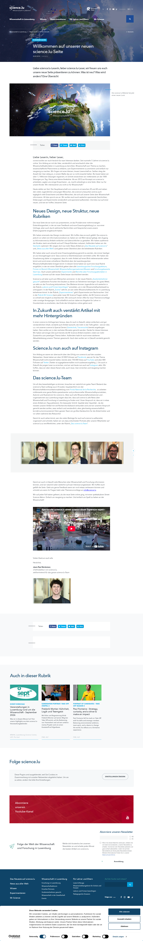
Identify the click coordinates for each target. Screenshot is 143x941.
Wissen (43, 19)
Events (57, 290)
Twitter (46, 362)
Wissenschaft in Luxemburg (22, 19)
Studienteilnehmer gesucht (51, 892)
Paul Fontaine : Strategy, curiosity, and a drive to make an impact (85, 712)
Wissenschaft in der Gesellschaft (39, 32)
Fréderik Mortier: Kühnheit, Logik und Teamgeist (55, 710)
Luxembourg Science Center (26, 735)
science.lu (45, 56)
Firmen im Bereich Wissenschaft (46, 269)
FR (132, 9)
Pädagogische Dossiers (81, 894)
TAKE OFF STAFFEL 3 (55, 705)
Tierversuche (82, 327)
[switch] (64, 936)
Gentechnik (71, 327)
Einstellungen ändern (115, 777)
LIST (11, 737)
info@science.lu (90, 490)
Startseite (131, 32)
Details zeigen (118, 937)
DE (129, 9)
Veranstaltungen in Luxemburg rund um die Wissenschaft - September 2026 (23, 711)
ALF (47, 737)
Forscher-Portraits (48, 889)
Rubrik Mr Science (45, 295)
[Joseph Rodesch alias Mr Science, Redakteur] (105, 453)
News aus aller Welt (45, 248)
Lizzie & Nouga (78, 883)
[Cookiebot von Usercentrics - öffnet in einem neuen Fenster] (14, 936)
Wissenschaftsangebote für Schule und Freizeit (87, 887)
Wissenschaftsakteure (49, 886)
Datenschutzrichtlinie (108, 855)
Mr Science (99, 19)
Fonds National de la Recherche (83, 389)
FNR (43, 737)
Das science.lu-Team (79, 423)
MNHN (12, 735)
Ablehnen (124, 926)
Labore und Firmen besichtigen (55, 287)
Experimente (67, 272)
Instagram (94, 365)
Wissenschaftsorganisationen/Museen (75, 269)
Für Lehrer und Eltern (79, 19)
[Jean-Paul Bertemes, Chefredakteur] (37, 453)
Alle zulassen (124, 912)
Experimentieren (58, 19)
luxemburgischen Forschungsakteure (92, 266)
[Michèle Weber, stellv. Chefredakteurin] (71, 453)
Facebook (82, 357)
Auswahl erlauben (124, 919)
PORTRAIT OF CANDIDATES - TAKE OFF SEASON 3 (86, 705)
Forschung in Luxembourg (51, 883)
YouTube (91, 360)
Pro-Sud (16, 737)
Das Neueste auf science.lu (96, 246)
